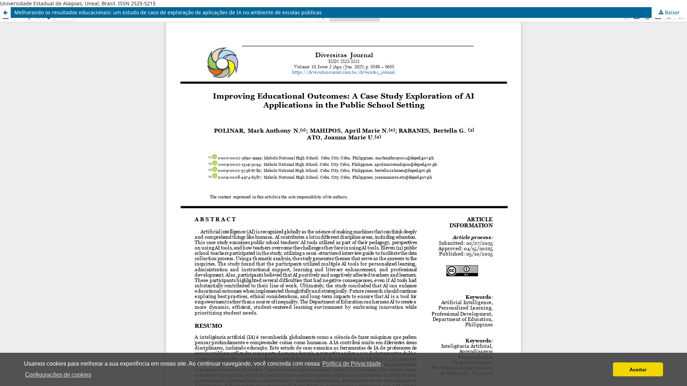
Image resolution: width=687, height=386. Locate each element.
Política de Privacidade (351, 364)
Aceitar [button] (638, 369)
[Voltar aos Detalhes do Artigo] (5, 12)
